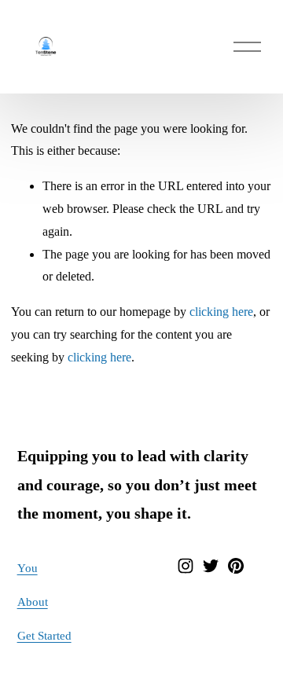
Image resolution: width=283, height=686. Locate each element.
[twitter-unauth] (211, 566)
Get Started (44, 635)
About (32, 602)
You (27, 568)
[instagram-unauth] (185, 566)
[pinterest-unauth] (236, 566)
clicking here (221, 311)
